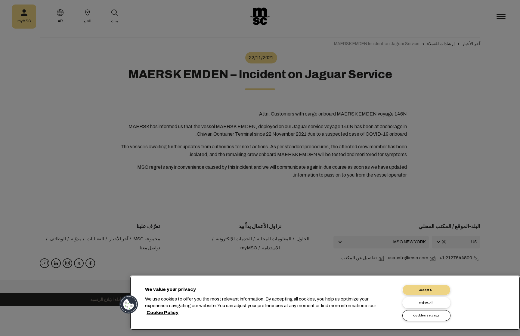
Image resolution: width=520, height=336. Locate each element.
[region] (325, 303)
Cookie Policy (162, 312)
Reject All (426, 302)
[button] (129, 304)
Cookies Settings (426, 315)
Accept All (426, 289)
